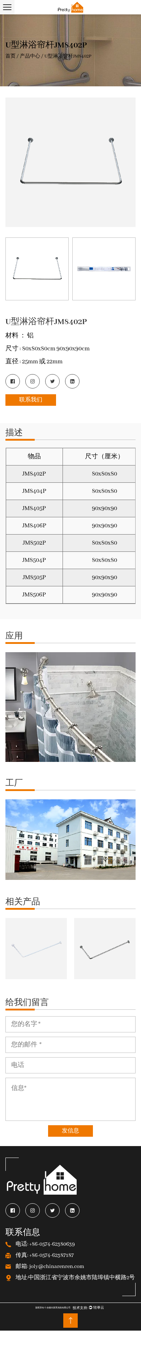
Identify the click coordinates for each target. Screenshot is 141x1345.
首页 (10, 56)
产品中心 (30, 56)
